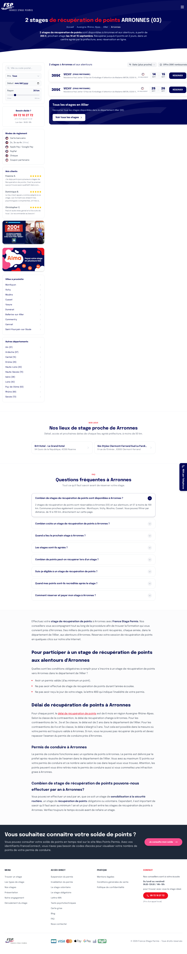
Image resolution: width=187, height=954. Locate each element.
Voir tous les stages (67, 117)
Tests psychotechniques (63, 903)
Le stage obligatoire (61, 893)
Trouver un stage (13, 877)
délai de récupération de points (77, 713)
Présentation (11, 893)
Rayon (10, 91)
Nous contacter (59, 924)
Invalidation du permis (62, 882)
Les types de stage (14, 882)
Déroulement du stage (16, 903)
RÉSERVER (178, 76)
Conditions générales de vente (112, 882)
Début (10, 83)
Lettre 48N (56, 898)
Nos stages (10, 887)
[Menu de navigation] (182, 7)
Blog (53, 914)
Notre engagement (14, 898)
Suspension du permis (62, 877)
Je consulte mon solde (161, 842)
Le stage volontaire (61, 887)
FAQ (52, 919)
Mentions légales (105, 877)
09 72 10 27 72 (23, 115)
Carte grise (56, 908)
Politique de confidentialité (110, 887)
